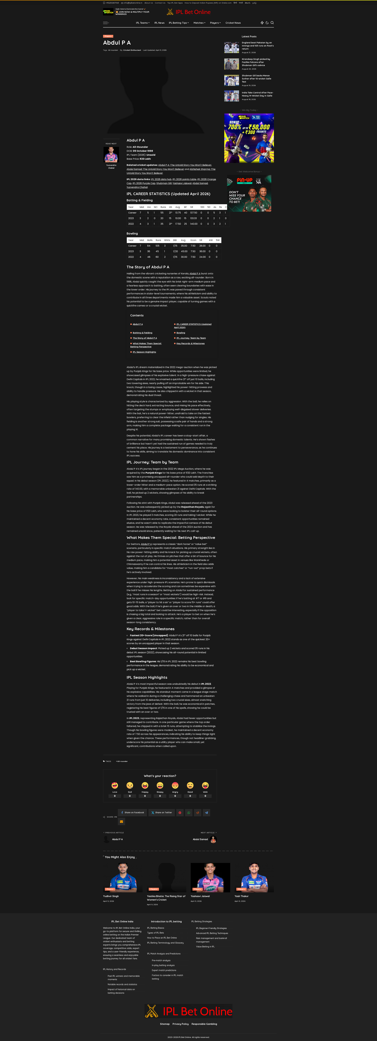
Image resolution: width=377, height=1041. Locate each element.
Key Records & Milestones (191, 343)
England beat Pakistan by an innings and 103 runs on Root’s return (258, 45)
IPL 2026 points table (184, 179)
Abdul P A (195, 273)
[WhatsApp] (188, 812)
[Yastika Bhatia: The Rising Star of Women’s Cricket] (166, 877)
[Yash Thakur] (254, 877)
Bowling (181, 332)
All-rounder (113, 50)
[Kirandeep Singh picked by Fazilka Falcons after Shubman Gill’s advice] (231, 64)
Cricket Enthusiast (132, 50)
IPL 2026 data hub (161, 179)
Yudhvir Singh (111, 896)
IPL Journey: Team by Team (191, 338)
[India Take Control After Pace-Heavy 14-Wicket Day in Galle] (231, 95)
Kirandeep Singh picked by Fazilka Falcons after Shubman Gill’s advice (256, 62)
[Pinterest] (180, 812)
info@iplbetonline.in (133, 3)
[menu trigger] (107, 22)
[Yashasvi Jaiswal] (210, 877)
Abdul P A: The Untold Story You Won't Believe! (184, 165)
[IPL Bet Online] (188, 11)
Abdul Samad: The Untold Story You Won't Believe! (155, 169)
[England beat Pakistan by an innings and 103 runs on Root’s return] (231, 47)
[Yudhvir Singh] (123, 877)
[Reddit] (197, 812)
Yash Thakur (242, 896)
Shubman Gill (164, 183)
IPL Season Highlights (144, 352)
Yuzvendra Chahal (111, 166)
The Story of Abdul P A (145, 338)
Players (108, 36)
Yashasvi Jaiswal (182, 183)
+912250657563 (112, 3)
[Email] (121, 821)
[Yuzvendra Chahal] (111, 154)
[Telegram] (206, 812)
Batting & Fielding (142, 332)
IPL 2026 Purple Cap (144, 183)
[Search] (272, 22)
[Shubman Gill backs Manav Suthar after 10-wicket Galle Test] (231, 80)
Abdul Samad (200, 183)
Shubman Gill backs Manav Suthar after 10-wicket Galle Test (256, 78)
